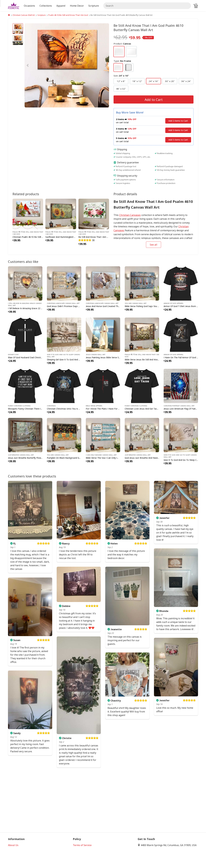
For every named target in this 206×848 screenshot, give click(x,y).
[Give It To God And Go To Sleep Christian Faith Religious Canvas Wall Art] (181, 435)
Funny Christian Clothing (19, 406)
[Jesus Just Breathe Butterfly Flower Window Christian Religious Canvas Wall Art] (25, 435)
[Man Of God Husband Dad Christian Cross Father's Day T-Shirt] (25, 334)
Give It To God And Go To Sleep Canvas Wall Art (63, 355)
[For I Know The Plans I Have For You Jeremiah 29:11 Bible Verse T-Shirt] (103, 385)
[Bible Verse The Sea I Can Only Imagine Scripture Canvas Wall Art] (103, 435)
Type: (122, 60)
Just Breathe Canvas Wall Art (21, 455)
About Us (13, 845)
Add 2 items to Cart (178, 120)
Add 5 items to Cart (178, 139)
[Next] (96, 65)
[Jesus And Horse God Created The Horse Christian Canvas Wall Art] (103, 283)
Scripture (41, 15)
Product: (122, 43)
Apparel (60, 5)
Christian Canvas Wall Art (24, 15)
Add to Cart (154, 99)
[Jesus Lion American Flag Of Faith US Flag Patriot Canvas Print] (181, 385)
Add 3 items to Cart (178, 130)
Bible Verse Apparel (94, 406)
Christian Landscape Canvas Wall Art (63, 303)
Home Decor (77, 5)
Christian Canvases (130, 215)
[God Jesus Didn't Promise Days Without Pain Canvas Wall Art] (64, 283)
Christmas (51, 406)
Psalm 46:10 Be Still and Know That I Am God (68, 15)
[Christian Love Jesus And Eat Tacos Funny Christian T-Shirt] (142, 385)
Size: (121, 75)
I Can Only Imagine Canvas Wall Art (101, 455)
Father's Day (13, 354)
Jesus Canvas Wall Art (95, 354)
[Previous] (37, 65)
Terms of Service (82, 845)
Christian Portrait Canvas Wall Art (179, 406)
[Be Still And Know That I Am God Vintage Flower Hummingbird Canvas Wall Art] (93, 213)
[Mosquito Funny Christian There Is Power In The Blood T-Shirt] (25, 385)
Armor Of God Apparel (174, 303)
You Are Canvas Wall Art (135, 303)
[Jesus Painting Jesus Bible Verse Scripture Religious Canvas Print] (103, 334)
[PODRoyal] (9, 15)
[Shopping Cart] (195, 5)
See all (153, 244)
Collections (46, 5)
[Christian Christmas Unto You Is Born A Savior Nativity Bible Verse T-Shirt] (64, 385)
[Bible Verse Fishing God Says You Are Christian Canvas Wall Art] (142, 283)
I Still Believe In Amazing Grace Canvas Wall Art (25, 304)
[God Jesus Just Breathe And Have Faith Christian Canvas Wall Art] (142, 435)
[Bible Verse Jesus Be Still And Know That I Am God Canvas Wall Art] (142, 334)
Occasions (29, 5)
